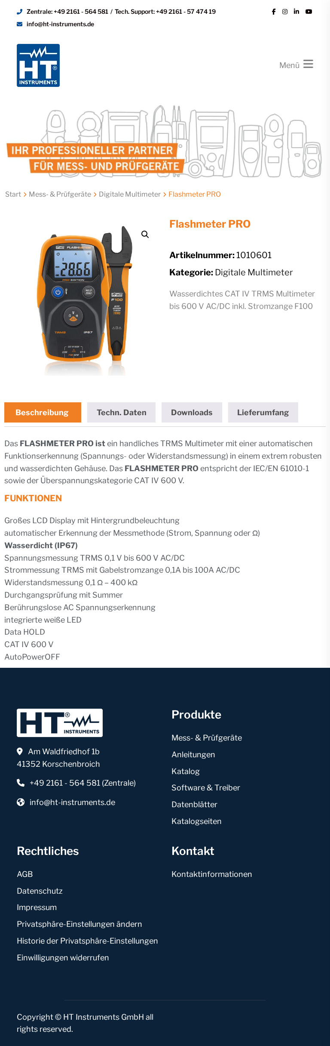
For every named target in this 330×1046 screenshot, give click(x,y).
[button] (145, 234)
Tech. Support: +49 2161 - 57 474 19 (165, 11)
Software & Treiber (205, 787)
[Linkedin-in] (296, 11)
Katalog (185, 771)
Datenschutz (40, 890)
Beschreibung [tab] (41, 412)
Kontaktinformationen (211, 874)
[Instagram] (284, 11)
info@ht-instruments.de (60, 24)
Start (13, 194)
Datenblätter (194, 804)
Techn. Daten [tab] (122, 412)
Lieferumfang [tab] (263, 412)
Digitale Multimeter (130, 194)
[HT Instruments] (38, 64)
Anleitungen (193, 754)
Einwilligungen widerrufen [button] (63, 957)
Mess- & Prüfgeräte (60, 194)
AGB (25, 874)
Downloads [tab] (192, 412)
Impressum (37, 907)
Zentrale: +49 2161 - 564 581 (67, 11)
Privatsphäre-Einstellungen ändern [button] (79, 924)
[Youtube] (309, 11)
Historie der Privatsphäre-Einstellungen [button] (87, 940)
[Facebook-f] (274, 11)
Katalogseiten (196, 821)
